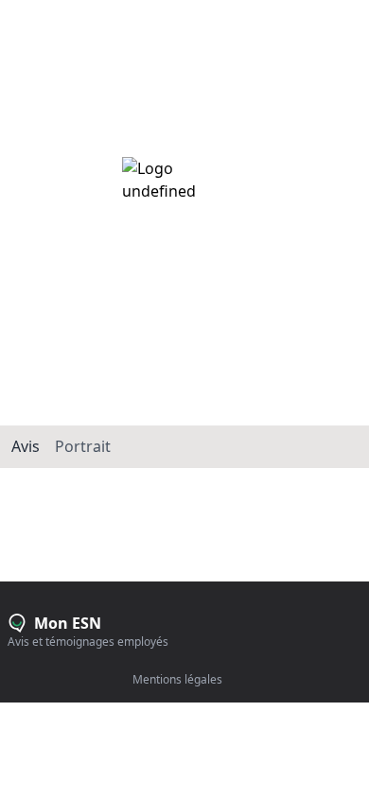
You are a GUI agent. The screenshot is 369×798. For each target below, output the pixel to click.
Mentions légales (177, 679)
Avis (25, 446)
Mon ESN (41, 13)
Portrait (83, 446)
